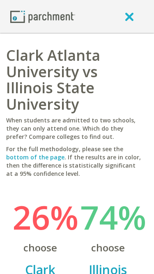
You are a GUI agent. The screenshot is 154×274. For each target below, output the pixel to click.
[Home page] (42, 16)
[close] (129, 16)
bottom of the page (35, 157)
